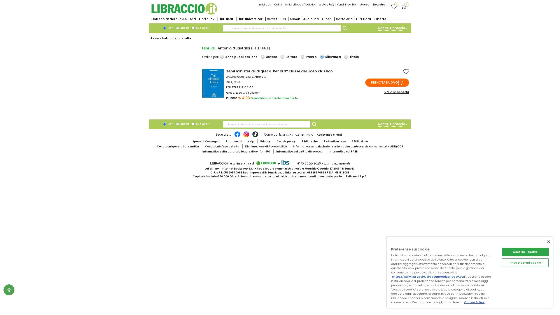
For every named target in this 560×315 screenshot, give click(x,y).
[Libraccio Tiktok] (255, 136)
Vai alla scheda (396, 92)
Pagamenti (234, 141)
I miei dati (264, 4)
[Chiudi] (548, 241)
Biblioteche (310, 141)
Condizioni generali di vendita (178, 146)
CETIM (237, 82)
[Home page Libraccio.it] (184, 14)
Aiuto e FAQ (326, 4)
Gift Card (363, 19)
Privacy (265, 141)
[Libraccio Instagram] (246, 136)
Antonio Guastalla (238, 77)
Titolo (354, 57)
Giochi (327, 19)
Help (251, 141)
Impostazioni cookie (525, 263)
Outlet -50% (277, 19)
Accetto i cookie (525, 252)
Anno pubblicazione (241, 57)
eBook (295, 19)
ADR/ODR (348, 146)
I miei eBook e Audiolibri (300, 4)
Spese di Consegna (206, 141)
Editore (291, 57)
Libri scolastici (173, 19)
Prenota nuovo (384, 82)
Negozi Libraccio (391, 28)
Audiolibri (311, 19)
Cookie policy (286, 141)
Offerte (380, 19)
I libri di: (208, 48)
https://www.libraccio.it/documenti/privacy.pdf (428, 277)
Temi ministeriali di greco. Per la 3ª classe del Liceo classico (279, 71)
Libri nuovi (207, 19)
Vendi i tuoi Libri (347, 4)
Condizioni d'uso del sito (222, 146)
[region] (470, 272)
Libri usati (226, 19)
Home (154, 38)
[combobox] (282, 28)
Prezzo (311, 57)
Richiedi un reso (335, 141)
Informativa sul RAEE (343, 151)
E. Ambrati (258, 77)
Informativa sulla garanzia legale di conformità (236, 151)
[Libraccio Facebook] (237, 136)
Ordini (278, 4)
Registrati (380, 4)
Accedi (365, 4)
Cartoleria (344, 19)
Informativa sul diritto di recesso (299, 151)
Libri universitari (250, 19)
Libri (170, 28)
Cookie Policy (474, 302)
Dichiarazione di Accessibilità (266, 146)
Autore (271, 57)
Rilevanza (333, 57)
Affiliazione (360, 141)
